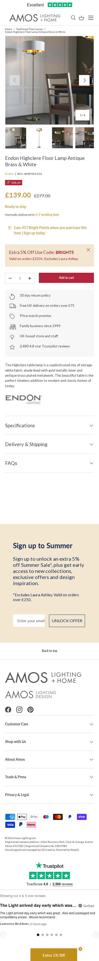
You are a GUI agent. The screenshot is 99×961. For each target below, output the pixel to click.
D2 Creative (48, 849)
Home (8, 29)
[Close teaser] (80, 949)
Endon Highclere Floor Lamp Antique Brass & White (35, 31)
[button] (81, 18)
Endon (9, 174)
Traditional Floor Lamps (29, 29)
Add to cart (66, 278)
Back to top (49, 651)
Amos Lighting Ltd (25, 838)
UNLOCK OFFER (67, 620)
